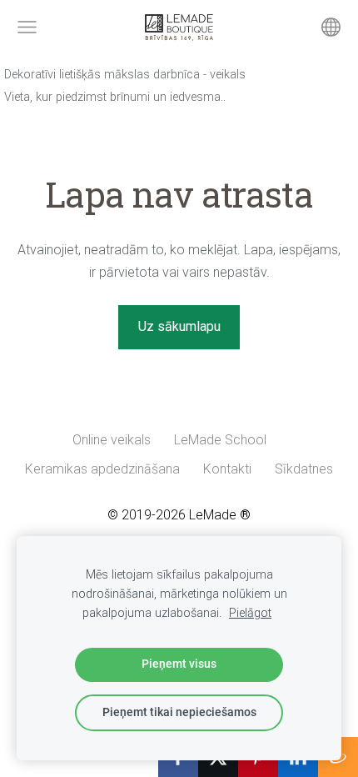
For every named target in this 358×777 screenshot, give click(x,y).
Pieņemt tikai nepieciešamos (179, 712)
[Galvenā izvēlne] (27, 27)
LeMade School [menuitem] (220, 440)
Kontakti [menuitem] (227, 469)
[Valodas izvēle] (331, 27)
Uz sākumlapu (179, 326)
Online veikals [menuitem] (111, 440)
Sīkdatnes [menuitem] (304, 469)
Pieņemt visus (179, 664)
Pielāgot (250, 613)
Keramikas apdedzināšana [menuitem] (102, 469)
